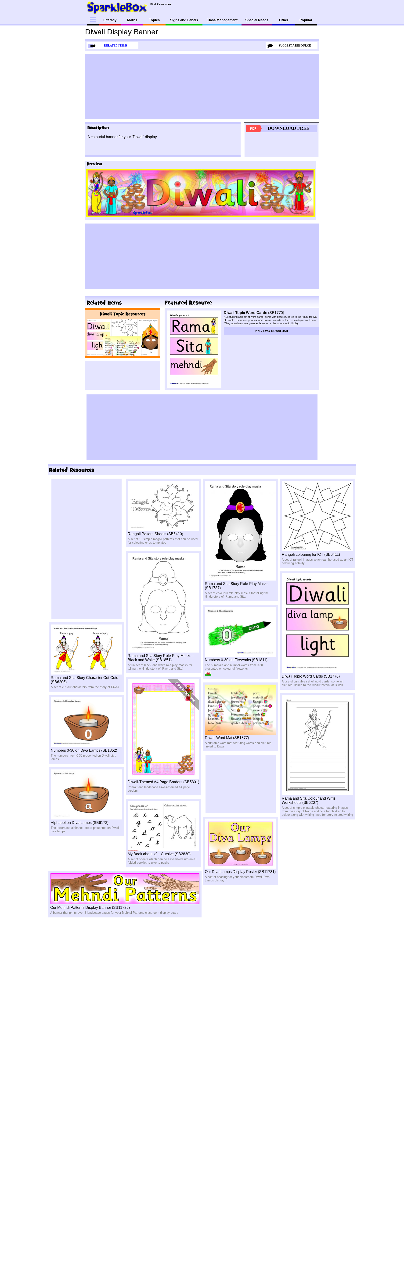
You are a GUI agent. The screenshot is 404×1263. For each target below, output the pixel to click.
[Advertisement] (202, 86)
